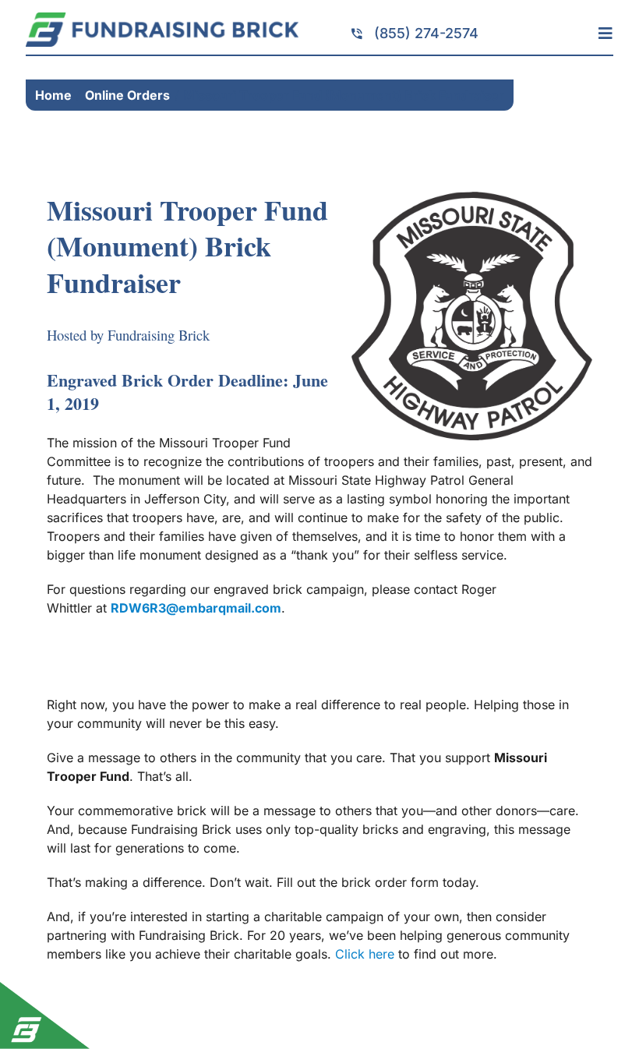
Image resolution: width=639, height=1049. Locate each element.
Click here (364, 954)
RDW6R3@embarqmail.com (196, 608)
